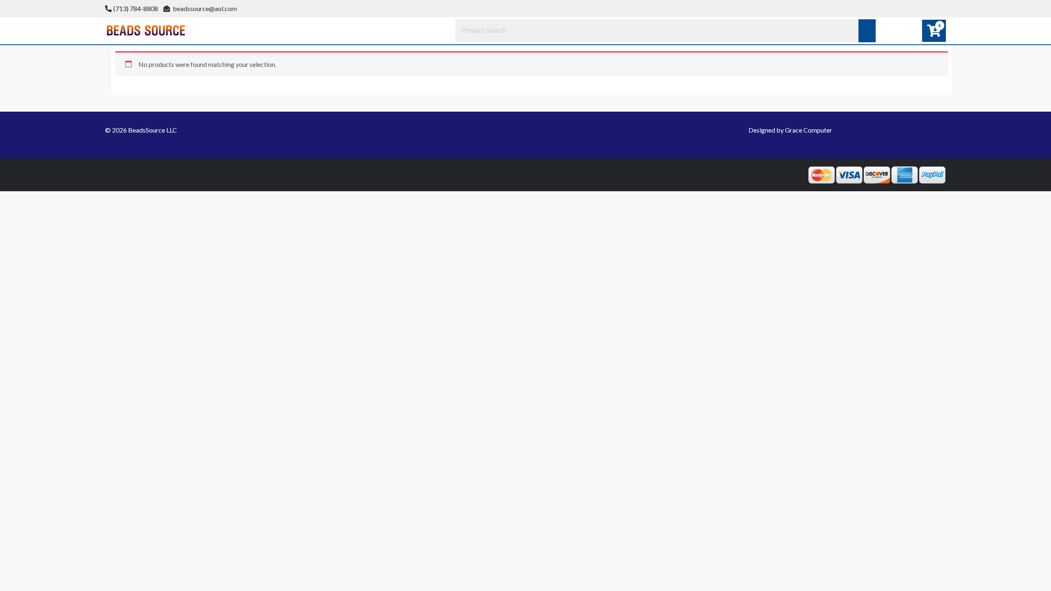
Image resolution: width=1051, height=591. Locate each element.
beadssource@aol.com (204, 8)
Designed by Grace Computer (790, 130)
